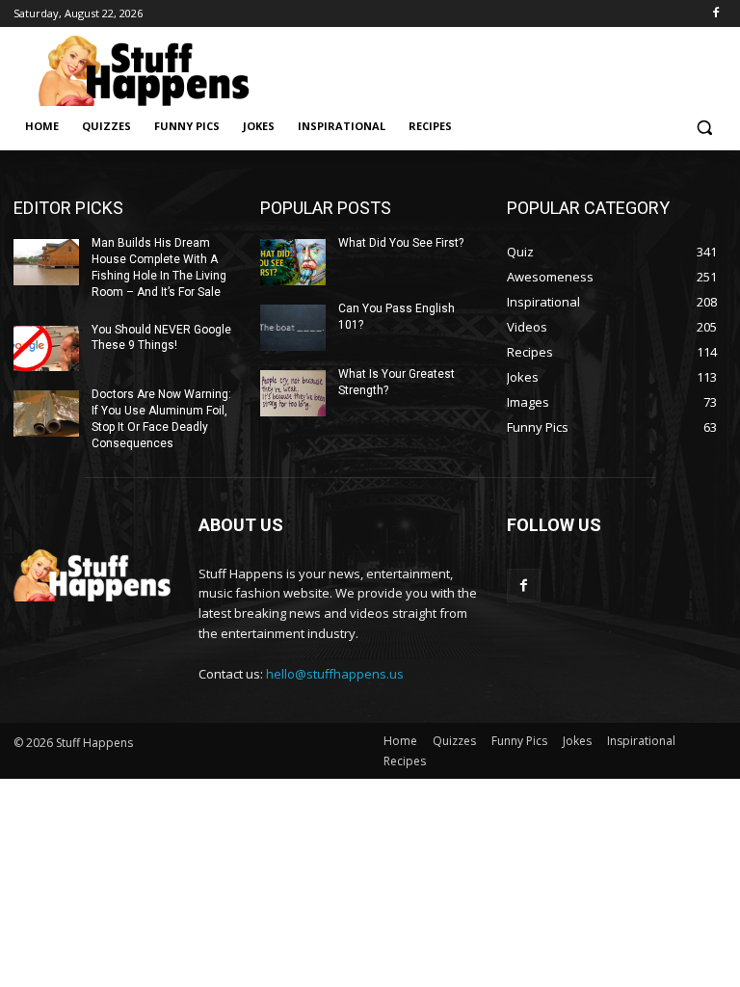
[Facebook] (715, 14)
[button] (704, 126)
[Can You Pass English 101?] (293, 328)
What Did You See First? (400, 243)
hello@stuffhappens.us (335, 673)
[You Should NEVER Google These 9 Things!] (46, 349)
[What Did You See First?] (293, 262)
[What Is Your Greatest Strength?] (293, 393)
